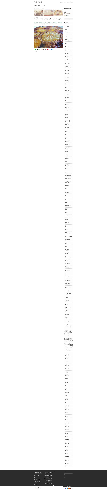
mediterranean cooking (49, 19)
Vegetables (66, 310)
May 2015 (66, 399)
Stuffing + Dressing (67, 283)
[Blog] (65, 2)
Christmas (66, 66)
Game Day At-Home (67, 147)
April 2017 (66, 372)
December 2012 (67, 440)
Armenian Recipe (67, 32)
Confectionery (67, 73)
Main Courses (67, 199)
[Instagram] (72, 488)
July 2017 (66, 371)
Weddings (66, 317)
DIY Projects (66, 110)
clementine (42, 18)
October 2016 (67, 379)
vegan (72, 345)
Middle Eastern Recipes (68, 205)
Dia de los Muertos (67, 103)
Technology (66, 294)
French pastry (58, 18)
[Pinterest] (70, 488)
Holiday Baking (67, 165)
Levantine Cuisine (67, 189)
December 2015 (67, 389)
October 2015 (67, 392)
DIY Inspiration (67, 107)
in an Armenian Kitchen (68, 175)
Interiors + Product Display (68, 178)
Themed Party (67, 300)
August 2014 (66, 412)
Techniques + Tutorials (68, 293)
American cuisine (69, 325)
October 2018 (67, 365)
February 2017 (67, 375)
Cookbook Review (67, 76)
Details (66, 100)
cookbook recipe (46, 18)
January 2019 (67, 362)
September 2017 (67, 368)
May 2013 (66, 433)
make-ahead (68, 339)
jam (41, 19)
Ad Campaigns (67, 26)
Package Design (67, 222)
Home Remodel (67, 171)
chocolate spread (37, 18)
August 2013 (66, 429)
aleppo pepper (65, 325)
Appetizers (66, 29)
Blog (64, 474)
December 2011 (67, 457)
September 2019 (67, 355)
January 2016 (67, 388)
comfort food (70, 329)
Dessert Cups (67, 94)
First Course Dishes (67, 137)
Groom (66, 161)
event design (69, 331)
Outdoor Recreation (67, 219)
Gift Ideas (66, 151)
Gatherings (66, 148)
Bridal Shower (67, 53)
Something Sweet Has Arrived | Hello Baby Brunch (38, 482)
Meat (66, 202)
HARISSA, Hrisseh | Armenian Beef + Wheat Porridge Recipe (38, 479)
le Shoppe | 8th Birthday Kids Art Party (39, 484)
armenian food (66, 326)
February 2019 (67, 361)
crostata (49, 18)
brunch (65, 329)
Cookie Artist (66, 77)
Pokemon (66, 242)
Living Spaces (67, 192)
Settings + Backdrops (67, 270)
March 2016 (66, 385)
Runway (66, 260)
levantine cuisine (67, 338)
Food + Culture (67, 141)
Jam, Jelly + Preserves (68, 181)
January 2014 (67, 422)
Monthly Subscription (67, 209)
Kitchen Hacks (67, 185)
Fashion (66, 131)
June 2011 (66, 466)
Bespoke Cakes (67, 46)
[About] (68, 2)
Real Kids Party (67, 250)
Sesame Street (67, 269)
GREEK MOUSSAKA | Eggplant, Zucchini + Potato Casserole (39, 473)
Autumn (66, 36)
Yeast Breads (66, 321)
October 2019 (67, 354)
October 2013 (67, 426)
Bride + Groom (67, 56)
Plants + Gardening (67, 239)
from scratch (67, 333)
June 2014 (66, 415)
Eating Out (66, 114)
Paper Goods (66, 225)
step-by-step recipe (67, 344)
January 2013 (67, 439)
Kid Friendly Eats (67, 182)
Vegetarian (66, 311)
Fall (65, 128)
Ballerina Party (67, 42)
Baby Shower (67, 39)
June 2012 (66, 449)
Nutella (57, 19)
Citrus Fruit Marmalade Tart (39, 8)
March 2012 (66, 453)
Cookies (66, 83)
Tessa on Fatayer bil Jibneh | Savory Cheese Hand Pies (48, 483)
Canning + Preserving (67, 63)
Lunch (66, 195)
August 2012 (66, 446)
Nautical (66, 212)
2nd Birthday (66, 23)
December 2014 (67, 406)
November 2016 (67, 378)
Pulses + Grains (67, 246)
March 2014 (66, 419)
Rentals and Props (67, 256)
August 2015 (66, 395)
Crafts (66, 84)
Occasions (66, 216)
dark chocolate (52, 18)
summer (67, 345)
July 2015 (66, 396)
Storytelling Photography (68, 280)
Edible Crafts (66, 117)
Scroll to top (53, 486)
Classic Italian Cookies (68, 67)
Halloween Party (67, 164)
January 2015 (67, 405)
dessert (70, 330)
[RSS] (69, 488)
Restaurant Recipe (67, 259)
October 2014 (67, 409)
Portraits (66, 243)
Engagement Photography (68, 121)
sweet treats (69, 345)
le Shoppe (66, 188)
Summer (66, 286)
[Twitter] (67, 488)
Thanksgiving (67, 297)
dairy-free (67, 330)
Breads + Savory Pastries (68, 50)
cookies (65, 330)
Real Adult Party (67, 249)
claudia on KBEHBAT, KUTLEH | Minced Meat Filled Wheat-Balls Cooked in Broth (49, 475)
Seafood (66, 266)
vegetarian (69, 346)
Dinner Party (66, 104)
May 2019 (66, 358)
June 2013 (66, 432)
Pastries (66, 232)
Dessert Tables (67, 97)
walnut (71, 346)
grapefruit (38, 19)
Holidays (66, 168)
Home (65, 472)
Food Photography (67, 144)
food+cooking (69, 332)
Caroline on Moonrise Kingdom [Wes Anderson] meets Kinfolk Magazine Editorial (48, 481)
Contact (65, 477)
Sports (66, 277)
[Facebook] (65, 488)
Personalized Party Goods (68, 233)
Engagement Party (67, 120)
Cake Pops (66, 59)
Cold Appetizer (67, 70)
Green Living (66, 158)
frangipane (55, 18)
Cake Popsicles (67, 60)
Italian (40, 19)
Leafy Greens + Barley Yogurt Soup (38, 477)
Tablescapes (66, 290)
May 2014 (66, 416)
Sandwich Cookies (67, 263)
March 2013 (66, 436)
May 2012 (66, 450)
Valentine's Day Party (67, 307)
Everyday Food (67, 127)
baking (70, 327)
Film (65, 134)
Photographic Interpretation (68, 236)
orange (59, 19)
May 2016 (66, 382)
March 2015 (66, 402)
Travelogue (66, 304)
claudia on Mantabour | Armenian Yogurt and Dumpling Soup (49, 473)
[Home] (62, 2)
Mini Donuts (66, 208)
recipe (69, 343)
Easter (66, 111)
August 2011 (66, 463)
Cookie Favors (67, 80)
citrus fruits (40, 18)
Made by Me (66, 198)
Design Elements (67, 90)
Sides (66, 273)
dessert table (66, 331)
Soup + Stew (66, 276)
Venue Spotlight (67, 314)
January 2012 (67, 456)
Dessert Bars (66, 93)
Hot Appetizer (67, 172)
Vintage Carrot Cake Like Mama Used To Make (39, 475)
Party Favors (66, 226)
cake (66, 329)
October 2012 (67, 443)
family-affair (65, 332)
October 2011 (67, 460)
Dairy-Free (66, 87)
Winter (66, 320)
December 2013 (67, 423)
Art (65, 33)
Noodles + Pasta (67, 215)
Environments (67, 124)
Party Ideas (66, 229)
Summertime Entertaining (68, 287)
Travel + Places (67, 303)
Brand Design (67, 49)
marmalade (45, 19)
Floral (66, 138)
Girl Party (66, 154)
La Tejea (43, 19)
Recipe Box (66, 253)
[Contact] (71, 2)
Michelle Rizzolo (54, 19)
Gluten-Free (66, 155)
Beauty (66, 43)
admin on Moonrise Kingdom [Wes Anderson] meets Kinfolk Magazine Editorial (48, 478)
